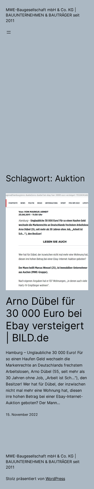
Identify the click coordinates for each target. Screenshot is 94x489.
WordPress (55, 478)
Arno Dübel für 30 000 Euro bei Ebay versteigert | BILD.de (45, 319)
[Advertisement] (47, 106)
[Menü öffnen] (9, 32)
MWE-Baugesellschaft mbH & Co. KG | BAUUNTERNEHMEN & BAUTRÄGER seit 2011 (43, 15)
